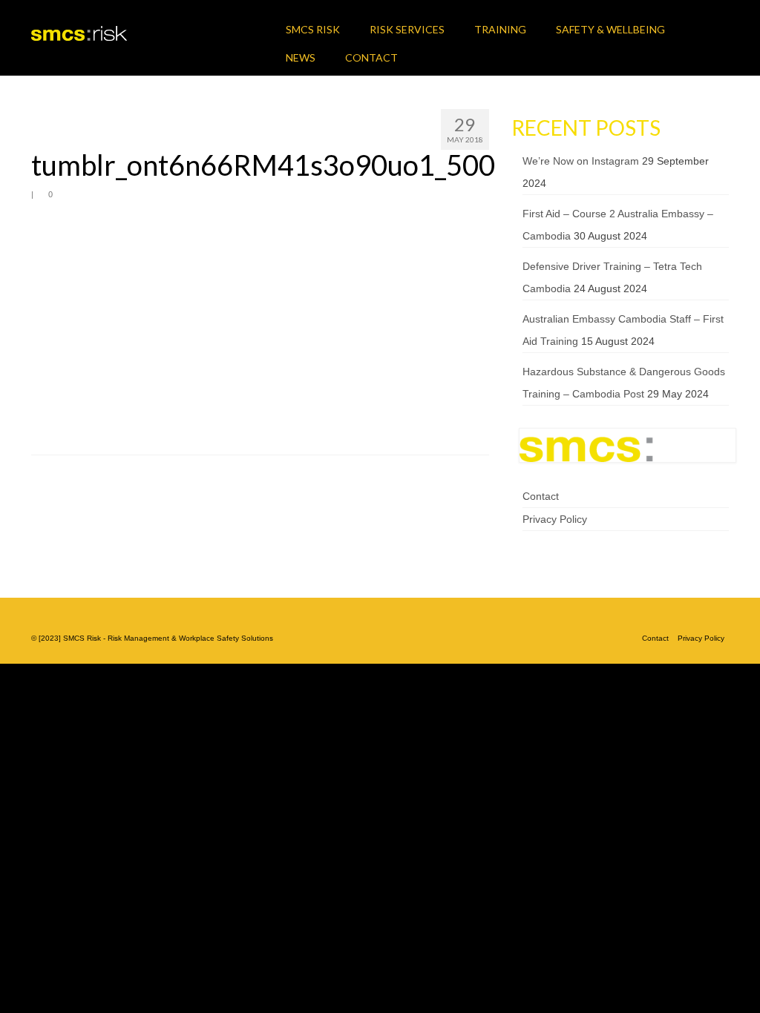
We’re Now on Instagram (580, 161)
